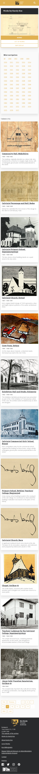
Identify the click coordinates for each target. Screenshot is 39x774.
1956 (11, 95)
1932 (17, 77)
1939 (29, 81)
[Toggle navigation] (4, 3)
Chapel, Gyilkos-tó (10, 585)
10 (12, 707)
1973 (23, 106)
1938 (23, 81)
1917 (17, 66)
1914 (29, 62)
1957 (17, 95)
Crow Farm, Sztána (10, 345)
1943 (23, 84)
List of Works (19, 42)
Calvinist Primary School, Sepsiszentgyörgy (14, 250)
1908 (21, 59)
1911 (11, 62)
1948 (23, 88)
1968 (23, 103)
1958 (23, 95)
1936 (11, 81)
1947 (17, 88)
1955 (5, 95)
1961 (11, 99)
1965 (5, 103)
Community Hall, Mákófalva (15, 154)
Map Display (19, 45)
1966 (11, 103)
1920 (5, 70)
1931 (11, 77)
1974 (29, 106)
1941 (11, 84)
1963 (23, 99)
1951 (11, 92)
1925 (5, 73)
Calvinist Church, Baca (12, 540)
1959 (29, 95)
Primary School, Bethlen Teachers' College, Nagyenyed (17, 492)
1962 (17, 99)
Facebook (3, 764)
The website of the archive (10, 733)
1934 (29, 77)
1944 (29, 84)
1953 (23, 92)
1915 (5, 66)
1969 (29, 103)
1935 (5, 81)
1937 (17, 81)
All (4, 59)
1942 (17, 84)
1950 (5, 92)
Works (19, 38)
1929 (29, 73)
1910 (5, 62)
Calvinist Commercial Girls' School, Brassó (18, 442)
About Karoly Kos (7, 740)
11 (18, 707)
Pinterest (19, 764)
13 (28, 707)
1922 (17, 70)
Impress (4, 761)
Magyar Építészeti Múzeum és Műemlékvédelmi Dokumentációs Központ (17, 752)
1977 (17, 110)
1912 (17, 62)
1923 (23, 70)
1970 (5, 106)
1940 (5, 84)
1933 (23, 77)
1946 (11, 88)
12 (23, 707)
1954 (29, 92)
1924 (29, 70)
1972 (17, 106)
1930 (5, 77)
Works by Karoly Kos (8, 736)
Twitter (8, 764)
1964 (29, 99)
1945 (5, 88)
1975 (5, 110)
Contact (4, 757)
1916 (11, 66)
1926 (11, 73)
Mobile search (34, 3)
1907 (15, 59)
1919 (29, 66)
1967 (17, 103)
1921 (11, 70)
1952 (17, 92)
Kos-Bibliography (7, 747)
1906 (9, 59)
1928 (23, 73)
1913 (23, 62)
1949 (29, 88)
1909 (27, 59)
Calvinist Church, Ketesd (13, 298)
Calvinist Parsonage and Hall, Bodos (18, 203)
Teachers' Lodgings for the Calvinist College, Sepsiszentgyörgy (18, 632)
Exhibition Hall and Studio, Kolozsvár (19, 392)
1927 (17, 73)
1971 (11, 106)
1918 (23, 66)
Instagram (13, 764)
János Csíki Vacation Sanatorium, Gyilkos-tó (17, 682)
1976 (11, 110)
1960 (5, 99)
